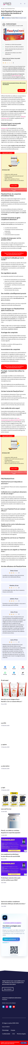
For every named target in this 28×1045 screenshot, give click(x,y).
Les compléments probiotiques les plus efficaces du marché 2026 (10, 855)
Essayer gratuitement (10, 939)
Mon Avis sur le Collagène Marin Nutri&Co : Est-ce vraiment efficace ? (11, 700)
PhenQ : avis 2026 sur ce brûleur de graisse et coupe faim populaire (10, 831)
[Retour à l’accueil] (7, 3)
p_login (3, 787)
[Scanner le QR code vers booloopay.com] (14, 950)
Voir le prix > (14, 185)
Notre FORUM (6, 1026)
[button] (21, 4)
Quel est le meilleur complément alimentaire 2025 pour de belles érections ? (13, 902)
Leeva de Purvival (6, 809)
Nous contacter (8, 989)
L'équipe (13, 1030)
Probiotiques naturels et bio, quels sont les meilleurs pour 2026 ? (10, 879)
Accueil (2, 8)
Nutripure (4, 999)
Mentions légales (21, 1034)
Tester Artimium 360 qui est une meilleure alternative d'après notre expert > (14, 253)
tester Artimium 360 (16, 75)
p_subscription (5, 766)
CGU (13, 1034)
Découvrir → (6, 942)
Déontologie (5, 1030)
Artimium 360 (4, 128)
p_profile (3, 723)
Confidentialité (6, 1034)
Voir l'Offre (21, 90)
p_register (4, 744)
